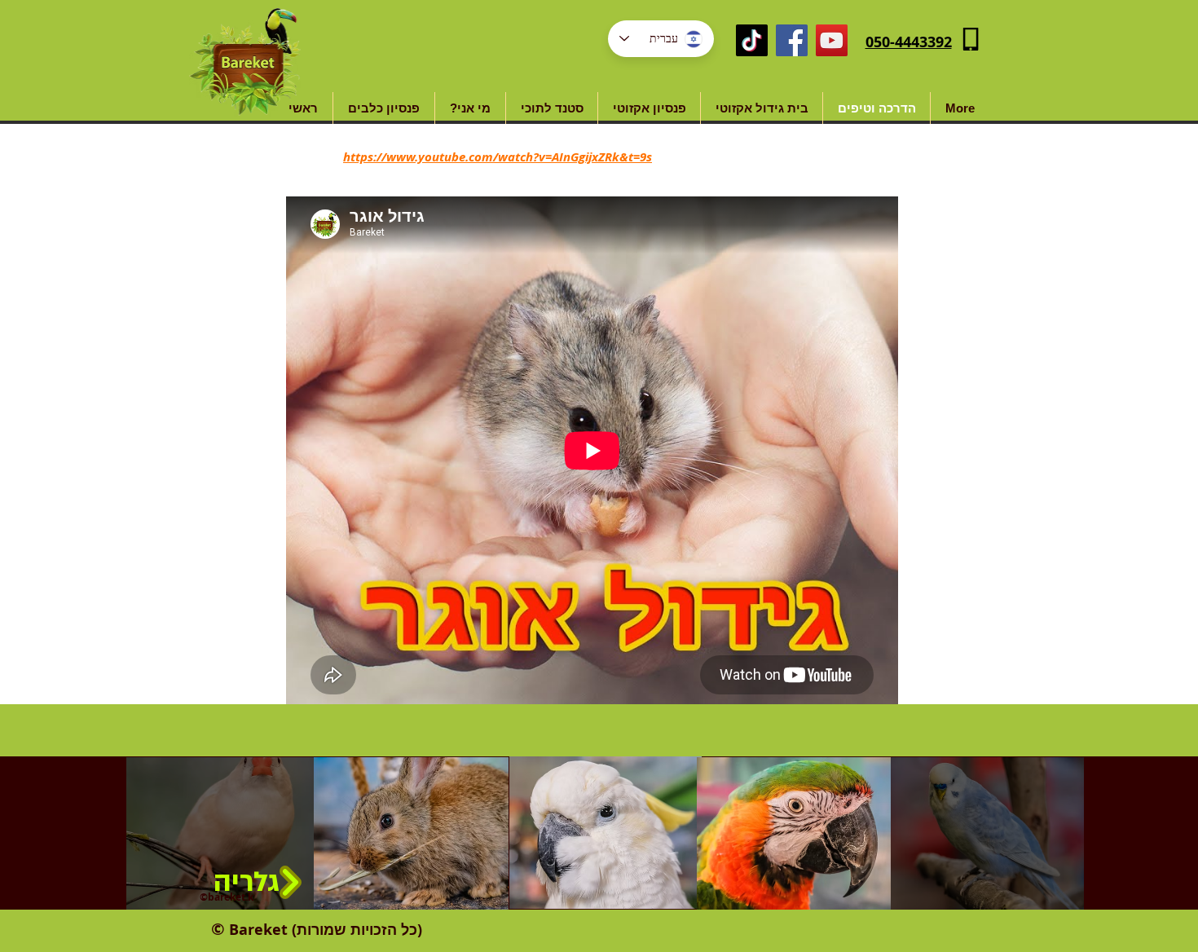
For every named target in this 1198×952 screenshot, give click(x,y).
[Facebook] (792, 40)
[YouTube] (832, 40)
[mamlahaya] (752, 40)
